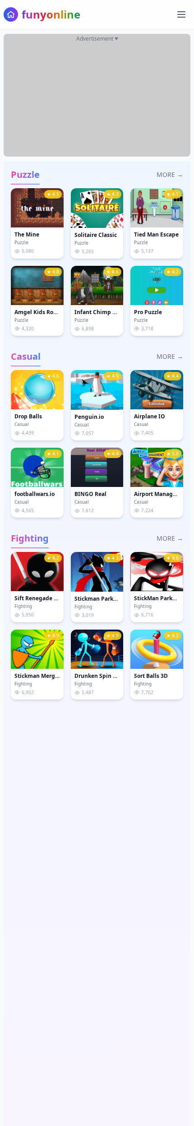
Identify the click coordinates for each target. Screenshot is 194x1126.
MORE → (170, 174)
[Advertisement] (97, 100)
